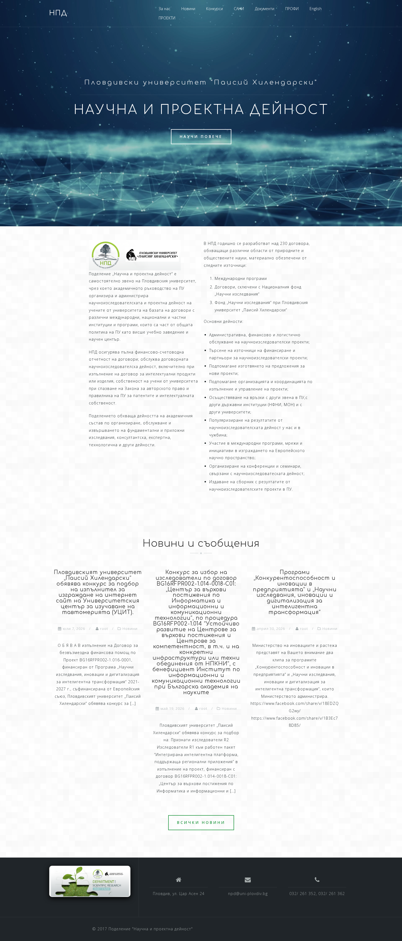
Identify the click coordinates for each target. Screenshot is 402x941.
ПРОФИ (292, 8)
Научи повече (201, 136)
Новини (188, 8)
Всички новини (201, 822)
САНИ (239, 8)
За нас (164, 8)
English (316, 8)
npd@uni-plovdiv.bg (248, 893)
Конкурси (214, 8)
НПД (58, 13)
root (104, 628)
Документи (264, 8)
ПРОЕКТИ (167, 18)
